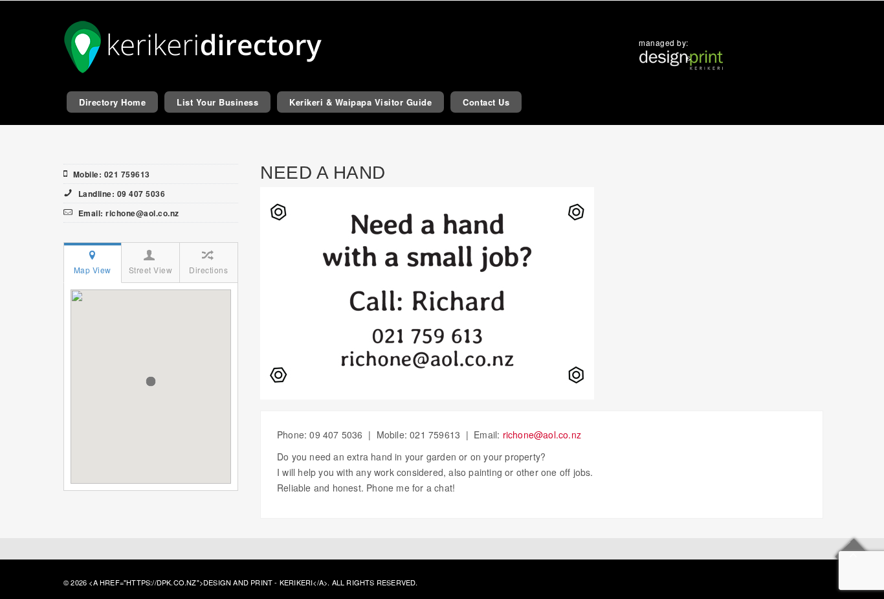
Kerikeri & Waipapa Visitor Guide (360, 102)
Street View (151, 269)
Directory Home (112, 102)
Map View (92, 269)
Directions (208, 269)
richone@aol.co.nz (542, 434)
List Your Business (217, 102)
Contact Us (486, 102)
